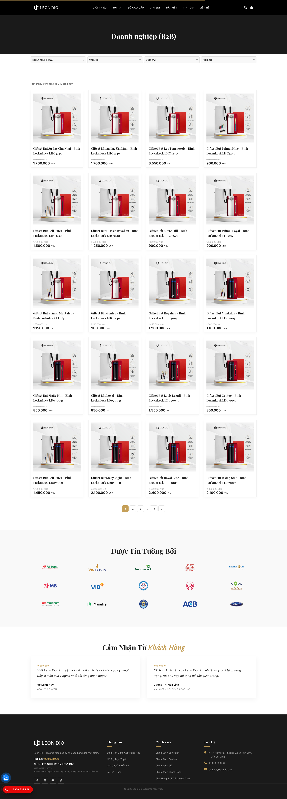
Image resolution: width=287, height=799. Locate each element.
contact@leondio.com (220, 769)
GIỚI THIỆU (100, 7)
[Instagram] (45, 780)
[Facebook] (37, 780)
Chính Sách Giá (164, 765)
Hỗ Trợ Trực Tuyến (117, 759)
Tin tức (188, 7)
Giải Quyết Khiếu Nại (118, 765)
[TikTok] (61, 780)
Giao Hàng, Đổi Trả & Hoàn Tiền (173, 778)
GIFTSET (155, 7)
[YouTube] (53, 780)
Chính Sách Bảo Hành (167, 752)
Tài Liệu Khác (114, 772)
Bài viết (171, 7)
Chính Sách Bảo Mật (167, 759)
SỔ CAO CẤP (136, 7)
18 (153, 508)
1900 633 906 (51, 758)
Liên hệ (204, 7)
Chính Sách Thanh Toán (168, 772)
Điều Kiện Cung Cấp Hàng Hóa (123, 752)
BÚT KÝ (117, 7)
